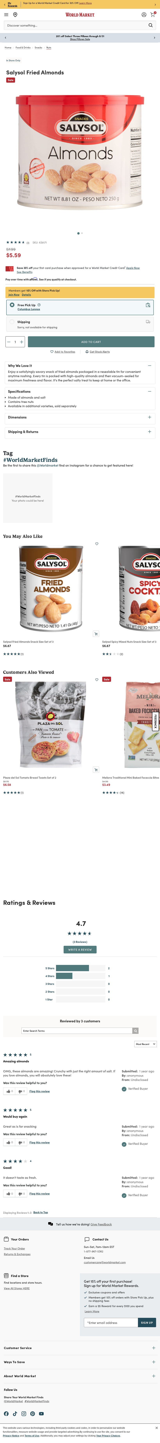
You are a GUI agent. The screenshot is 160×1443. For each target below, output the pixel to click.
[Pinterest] (32, 1413)
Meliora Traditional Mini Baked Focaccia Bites (130, 777)
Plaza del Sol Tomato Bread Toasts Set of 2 (29, 777)
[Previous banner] (4, 4)
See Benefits (24, 272)
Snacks (38, 47)
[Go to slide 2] (82, 233)
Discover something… (22, 25)
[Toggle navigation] (6, 15)
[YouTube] (41, 1413)
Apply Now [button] (133, 268)
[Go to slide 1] (78, 233)
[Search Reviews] (135, 1031)
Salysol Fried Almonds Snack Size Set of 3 (28, 641)
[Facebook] (6, 1413)
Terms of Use (32, 1435)
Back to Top (40, 1212)
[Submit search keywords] (150, 25)
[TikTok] (15, 1413)
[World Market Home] (80, 14)
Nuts (48, 47)
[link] (152, 14)
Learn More (92, 1311)
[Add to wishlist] (96, 544)
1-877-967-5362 (93, 1251)
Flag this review (39, 1091)
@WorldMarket (13, 1401)
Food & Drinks (23, 47)
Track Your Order (14, 1248)
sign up (147, 1322)
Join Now (80, 2)
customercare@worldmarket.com (105, 1262)
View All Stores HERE (17, 1288)
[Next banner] (155, 4)
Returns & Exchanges (17, 1254)
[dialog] (80, 1433)
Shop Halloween (80, 39)
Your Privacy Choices (108, 1435)
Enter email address (103, 1323)
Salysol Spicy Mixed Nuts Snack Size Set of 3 (129, 641)
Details (26, 294)
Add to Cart (91, 342)
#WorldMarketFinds (37, 1401)
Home (8, 47)
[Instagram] (23, 1413)
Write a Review (80, 949)
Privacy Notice (11, 1435)
